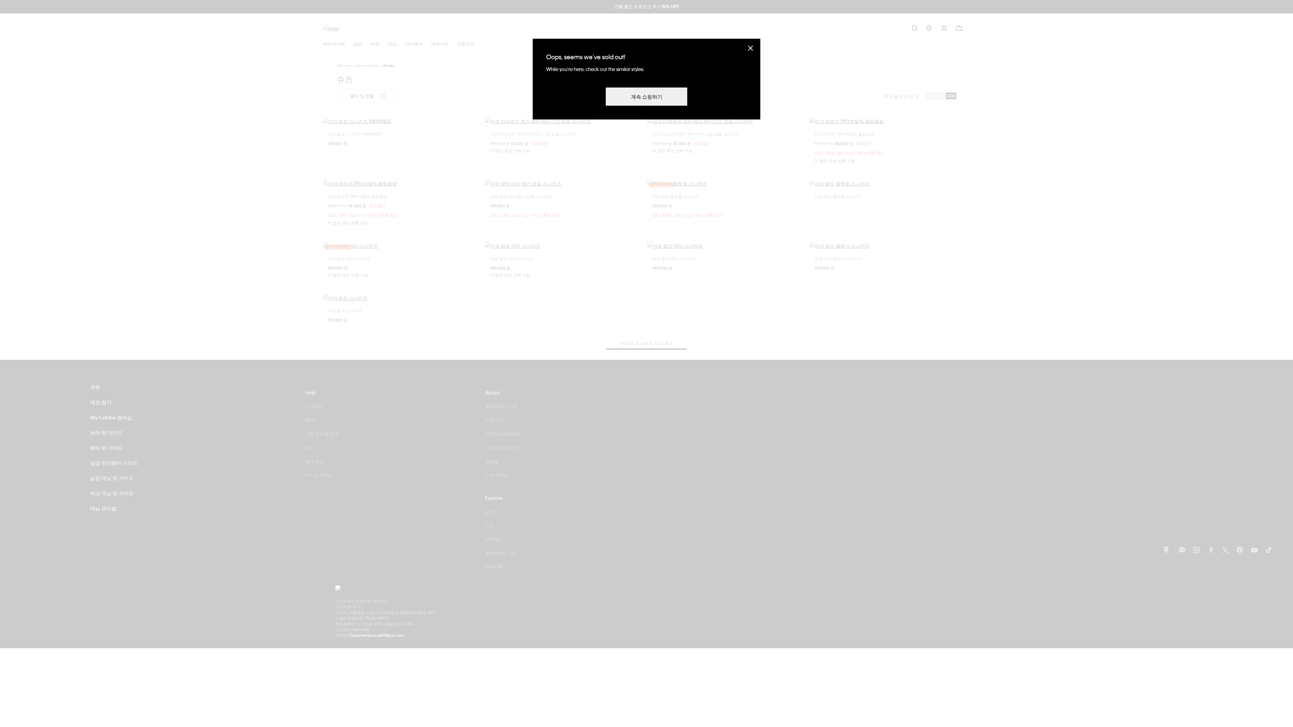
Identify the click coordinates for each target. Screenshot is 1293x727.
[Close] (751, 48)
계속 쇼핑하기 (646, 96)
